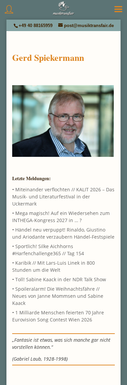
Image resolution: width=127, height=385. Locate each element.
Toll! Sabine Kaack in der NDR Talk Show (60, 279)
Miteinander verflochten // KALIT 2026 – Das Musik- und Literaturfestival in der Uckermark (63, 196)
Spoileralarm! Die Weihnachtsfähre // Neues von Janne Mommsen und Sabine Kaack (57, 296)
